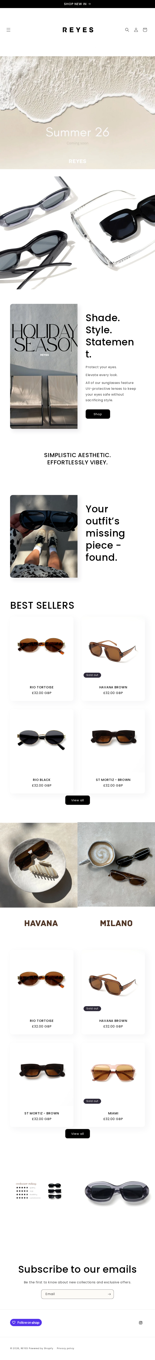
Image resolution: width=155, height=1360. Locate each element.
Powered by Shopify (41, 1348)
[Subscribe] (109, 1294)
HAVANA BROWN (113, 687)
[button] (8, 29)
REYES (24, 1348)
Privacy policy (65, 1348)
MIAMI (113, 1113)
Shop (98, 414)
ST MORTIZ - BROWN (113, 780)
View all (77, 800)
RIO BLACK (41, 780)
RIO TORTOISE (42, 687)
